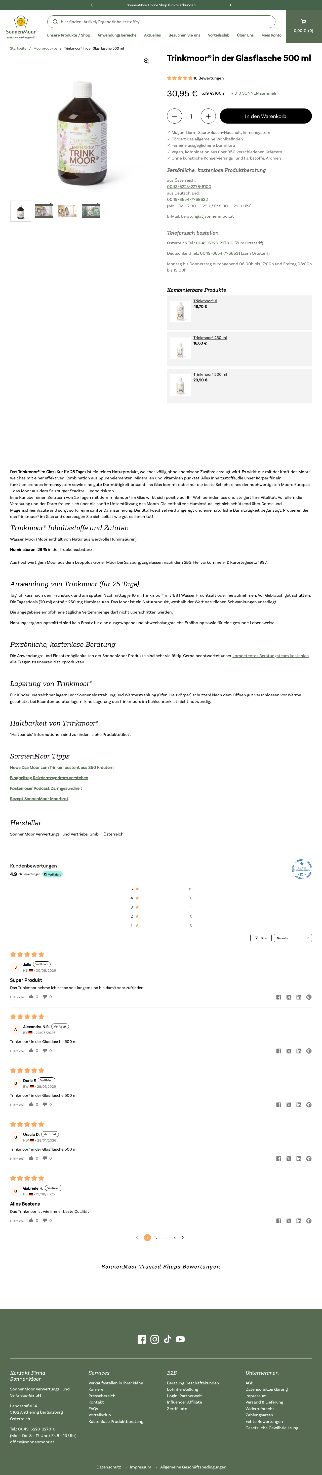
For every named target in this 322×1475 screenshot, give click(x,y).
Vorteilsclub (100, 1414)
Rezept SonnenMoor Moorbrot (39, 798)
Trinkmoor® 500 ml (210, 374)
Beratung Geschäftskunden (193, 1382)
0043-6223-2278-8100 (189, 186)
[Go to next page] (184, 1237)
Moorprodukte (45, 48)
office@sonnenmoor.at (32, 1441)
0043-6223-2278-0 (214, 242)
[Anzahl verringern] (174, 116)
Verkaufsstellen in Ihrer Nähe (116, 1382)
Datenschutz (109, 1466)
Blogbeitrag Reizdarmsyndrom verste (45, 777)
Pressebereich (102, 1395)
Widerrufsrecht (260, 1408)
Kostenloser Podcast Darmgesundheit (46, 788)
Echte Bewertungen (264, 1421)
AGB (249, 1382)
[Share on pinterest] (309, 997)
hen (84, 777)
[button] (180, 78)
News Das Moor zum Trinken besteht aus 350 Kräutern (62, 767)
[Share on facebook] (279, 997)
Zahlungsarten (259, 1414)
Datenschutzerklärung (267, 1389)
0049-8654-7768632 (187, 199)
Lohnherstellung (182, 1389)
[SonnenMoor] (21, 26)
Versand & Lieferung (264, 1402)
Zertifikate (177, 1408)
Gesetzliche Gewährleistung (272, 1427)
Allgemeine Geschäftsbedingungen (193, 1466)
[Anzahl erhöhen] (208, 116)
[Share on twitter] (289, 998)
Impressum (256, 1395)
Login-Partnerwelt (184, 1395)
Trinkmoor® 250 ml (210, 337)
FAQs (93, 1408)
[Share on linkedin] (299, 998)
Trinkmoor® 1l (205, 300)
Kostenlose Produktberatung (116, 1421)
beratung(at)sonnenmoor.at (207, 216)
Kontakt (96, 1402)
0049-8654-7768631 (220, 253)
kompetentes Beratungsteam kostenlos (270, 655)
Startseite (18, 48)
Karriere (96, 1389)
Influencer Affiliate (184, 1402)
